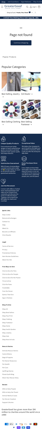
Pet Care (5, 367)
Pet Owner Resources (9, 361)
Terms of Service (7, 246)
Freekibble (6, 288)
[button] (27, 7)
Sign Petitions (26, 2)
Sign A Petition (7, 298)
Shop (3, 2)
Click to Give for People (10, 274)
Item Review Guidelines (10, 256)
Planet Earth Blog (8, 374)
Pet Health (6, 364)
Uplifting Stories (7, 371)
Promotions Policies (9, 253)
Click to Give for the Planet (11, 278)
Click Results (6, 235)
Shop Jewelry (6, 333)
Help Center (6, 215)
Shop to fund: (17, 12)
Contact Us (6, 221)
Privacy (4, 250)
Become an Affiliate (9, 232)
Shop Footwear (7, 323)
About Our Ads (7, 260)
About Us (5, 228)
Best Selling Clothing (11, 121)
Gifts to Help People (9, 389)
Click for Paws (7, 284)
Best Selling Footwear (26, 123)
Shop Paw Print (7, 316)
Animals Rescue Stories (10, 351)
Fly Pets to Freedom (9, 399)
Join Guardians (13, 2)
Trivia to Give (6, 281)
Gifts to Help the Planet (10, 392)
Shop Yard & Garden (9, 329)
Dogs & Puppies (7, 357)
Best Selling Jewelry (11, 94)
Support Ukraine (8, 402)
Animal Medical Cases (9, 396)
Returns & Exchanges (9, 218)
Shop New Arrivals (8, 339)
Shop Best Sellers (8, 312)
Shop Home (6, 326)
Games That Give (8, 294)
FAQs (4, 225)
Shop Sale (5, 336)
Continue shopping (21, 43)
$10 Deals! (25, 94)
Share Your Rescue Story (10, 378)
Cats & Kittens (7, 354)
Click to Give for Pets (9, 271)
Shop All (5, 309)
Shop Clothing (7, 319)
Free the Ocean (7, 291)
